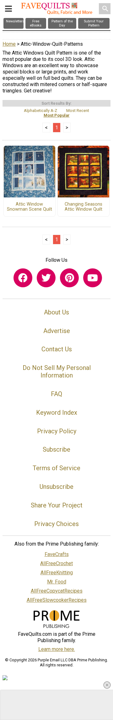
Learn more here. (56, 649)
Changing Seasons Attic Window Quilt (83, 207)
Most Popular (57, 115)
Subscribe (56, 449)
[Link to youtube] (92, 277)
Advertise (56, 331)
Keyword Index (56, 412)
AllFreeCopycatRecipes (57, 591)
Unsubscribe (56, 486)
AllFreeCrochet (56, 563)
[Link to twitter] (46, 277)
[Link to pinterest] (69, 277)
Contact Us (56, 349)
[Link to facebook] (22, 277)
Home (9, 44)
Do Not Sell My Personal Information (57, 371)
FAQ (56, 394)
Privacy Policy (56, 431)
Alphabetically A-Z (40, 110)
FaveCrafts (57, 554)
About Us (56, 312)
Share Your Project (57, 505)
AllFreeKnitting (56, 573)
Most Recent (77, 110)
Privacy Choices (56, 524)
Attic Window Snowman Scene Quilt (29, 207)
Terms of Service (56, 468)
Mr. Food (56, 582)
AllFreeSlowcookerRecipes (57, 600)
